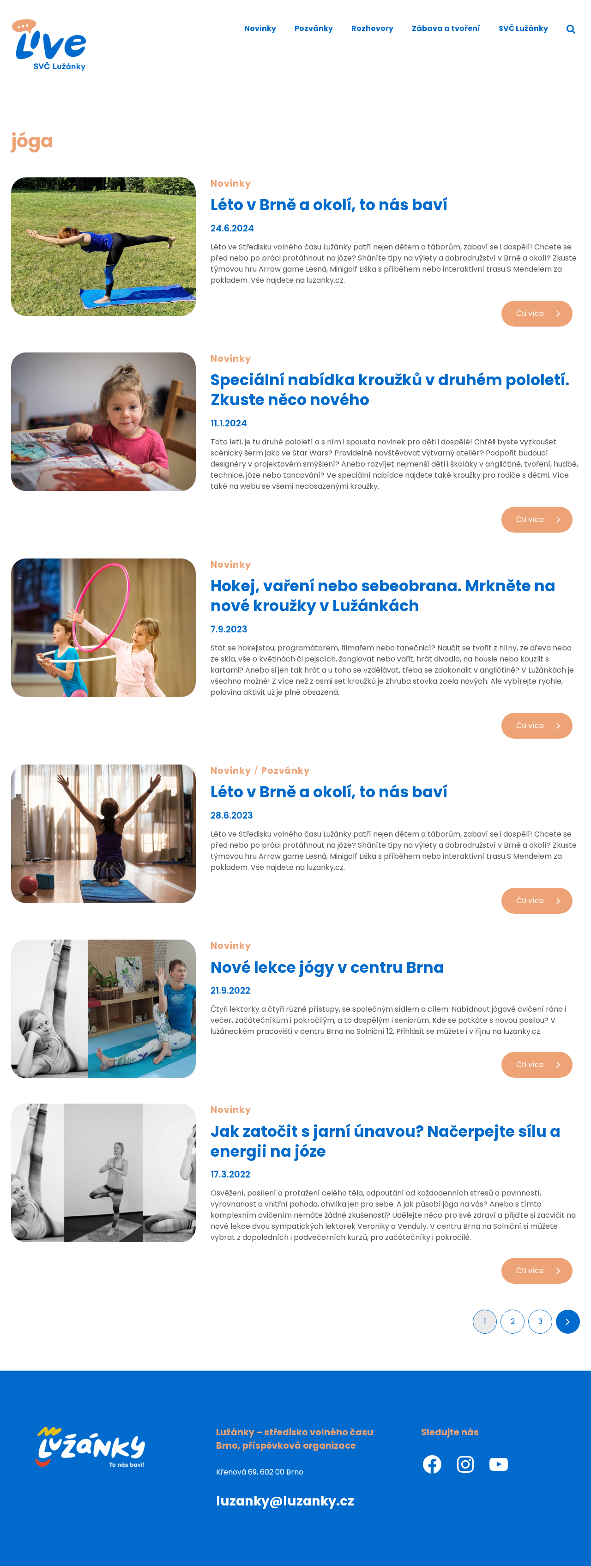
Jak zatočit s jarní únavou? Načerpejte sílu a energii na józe (386, 1141)
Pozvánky (314, 28)
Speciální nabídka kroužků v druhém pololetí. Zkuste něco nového (390, 390)
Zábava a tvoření (446, 28)
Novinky (260, 28)
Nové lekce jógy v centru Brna (327, 967)
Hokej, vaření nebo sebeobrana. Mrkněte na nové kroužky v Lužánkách (383, 596)
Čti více (541, 317)
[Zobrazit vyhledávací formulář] (571, 29)
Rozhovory (372, 28)
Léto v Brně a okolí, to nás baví (329, 205)
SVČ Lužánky (523, 28)
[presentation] (103, 246)
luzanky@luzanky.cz (285, 1501)
